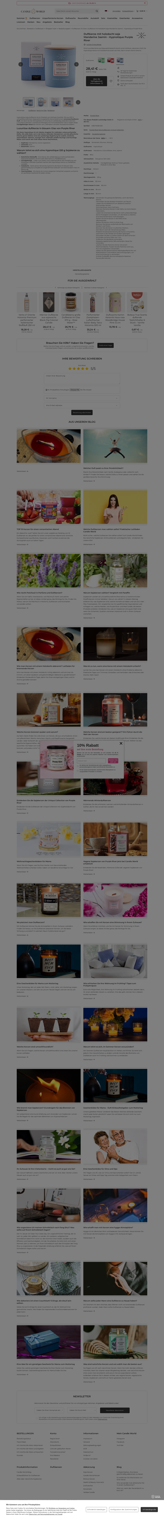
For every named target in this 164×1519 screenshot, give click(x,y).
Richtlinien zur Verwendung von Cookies (62, 1508)
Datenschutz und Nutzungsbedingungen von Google (45, 1514)
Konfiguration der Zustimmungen (123, 1510)
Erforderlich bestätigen (96, 1510)
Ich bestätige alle (149, 1510)
